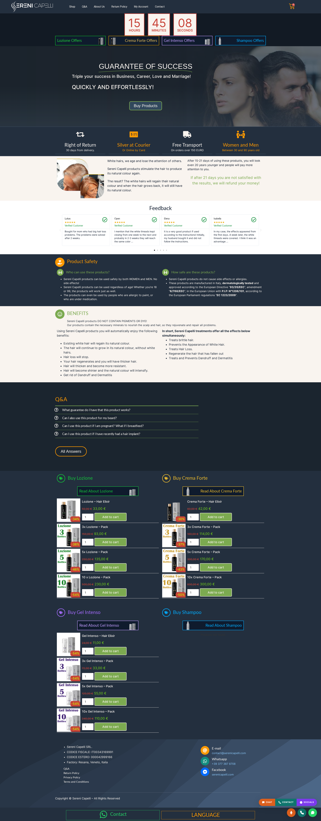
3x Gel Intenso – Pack (97, 661)
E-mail (216, 748)
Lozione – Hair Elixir (96, 501)
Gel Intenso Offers (179, 41)
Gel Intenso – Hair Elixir (98, 636)
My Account (141, 6)
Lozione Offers (69, 41)
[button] (60, 230)
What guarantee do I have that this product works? (96, 410)
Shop (72, 6)
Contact (160, 6)
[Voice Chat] (291, 812)
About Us (99, 6)
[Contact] (103, 814)
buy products (145, 105)
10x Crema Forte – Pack (204, 577)
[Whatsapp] (205, 761)
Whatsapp (219, 759)
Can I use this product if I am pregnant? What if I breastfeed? (103, 426)
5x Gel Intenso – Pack (97, 686)
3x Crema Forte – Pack (203, 527)
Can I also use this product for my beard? (89, 418)
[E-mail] (205, 750)
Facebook (219, 770)
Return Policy (119, 6)
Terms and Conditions (76, 781)
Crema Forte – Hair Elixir (204, 501)
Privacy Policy (72, 777)
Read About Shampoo (223, 625)
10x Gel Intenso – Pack (98, 711)
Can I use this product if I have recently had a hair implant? (101, 434)
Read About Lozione (96, 491)
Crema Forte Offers (141, 41)
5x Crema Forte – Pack (203, 552)
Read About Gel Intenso (99, 625)
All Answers (71, 451)
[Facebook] (205, 771)
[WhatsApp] (312, 812)
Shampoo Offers (250, 41)
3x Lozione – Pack (95, 527)
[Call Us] (302, 812)
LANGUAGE (205, 815)
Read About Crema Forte (221, 491)
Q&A (84, 6)
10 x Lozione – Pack (96, 577)
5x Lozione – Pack (95, 552)
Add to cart (110, 517)
